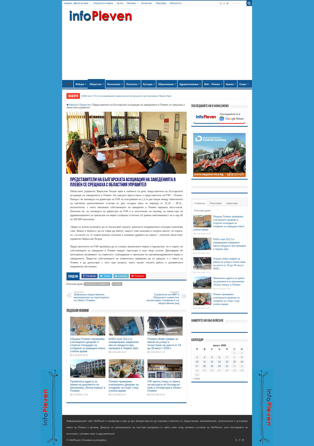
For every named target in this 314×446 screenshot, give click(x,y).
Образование (166, 84)
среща (117, 284)
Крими (230, 84)
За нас (120, 3)
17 (197, 366)
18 (204, 366)
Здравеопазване (188, 84)
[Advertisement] (157, 49)
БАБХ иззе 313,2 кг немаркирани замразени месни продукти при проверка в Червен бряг (126, 96)
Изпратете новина (103, 3)
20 (219, 366)
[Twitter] (227, 3)
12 (212, 361)
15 (234, 361)
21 (227, 366)
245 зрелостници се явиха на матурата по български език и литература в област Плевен (164, 386)
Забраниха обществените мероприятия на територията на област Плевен (91, 296)
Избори (80, 84)
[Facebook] (224, 3)
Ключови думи (202, 210)
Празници (161, 3)
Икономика (113, 84)
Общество (95, 84)
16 (242, 361)
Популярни (216, 203)
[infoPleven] (100, 15)
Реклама (131, 3)
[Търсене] (249, 3)
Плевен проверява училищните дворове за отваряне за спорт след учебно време (123, 386)
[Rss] (221, 3)
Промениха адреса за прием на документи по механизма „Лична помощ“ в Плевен (87, 386)
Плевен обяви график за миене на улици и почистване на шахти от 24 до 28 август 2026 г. (164, 343)
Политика (131, 84)
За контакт (146, 3)
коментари (232, 203)
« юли (196, 378)
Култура (147, 84)
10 (197, 361)
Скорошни (199, 203)
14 (227, 361)
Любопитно (176, 3)
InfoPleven (74, 440)
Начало (68, 84)
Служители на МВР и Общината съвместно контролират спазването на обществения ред (162, 298)
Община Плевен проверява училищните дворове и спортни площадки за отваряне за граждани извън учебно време (87, 345)
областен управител (97, 284)
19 (212, 366)
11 (204, 361)
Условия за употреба (93, 440)
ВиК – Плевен (212, 84)
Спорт (242, 84)
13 (219, 361)
